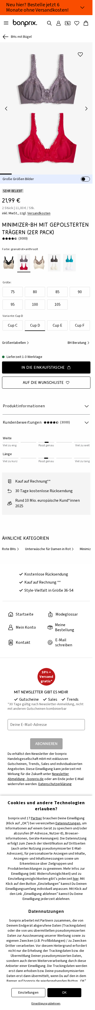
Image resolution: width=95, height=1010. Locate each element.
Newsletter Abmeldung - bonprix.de (38, 773)
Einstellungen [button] (28, 992)
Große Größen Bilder (18, 175)
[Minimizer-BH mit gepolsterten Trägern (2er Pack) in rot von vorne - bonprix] (46, 106)
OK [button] (64, 992)
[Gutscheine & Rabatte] (67, 23)
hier (76, 878)
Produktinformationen (24, 402)
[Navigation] (6, 23)
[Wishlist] (76, 23)
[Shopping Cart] (85, 23)
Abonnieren (46, 740)
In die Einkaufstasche (43, 363)
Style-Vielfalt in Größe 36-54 (48, 586)
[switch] (85, 175)
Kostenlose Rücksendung (46, 570)
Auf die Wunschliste (43, 379)
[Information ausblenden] (82, 8)
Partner (36, 818)
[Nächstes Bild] (86, 107)
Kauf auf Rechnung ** (42, 578)
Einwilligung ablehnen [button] (45, 1003)
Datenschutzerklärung (55, 780)
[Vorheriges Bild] (6, 107)
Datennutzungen (67, 823)
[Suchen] (49, 23)
